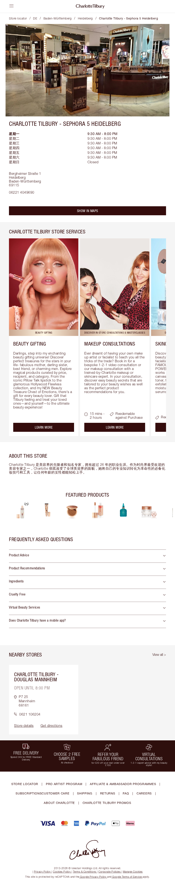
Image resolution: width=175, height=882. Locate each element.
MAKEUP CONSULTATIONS (109, 344)
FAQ (126, 793)
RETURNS (107, 793)
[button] (87, 556)
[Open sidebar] (11, 6)
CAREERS (144, 793)
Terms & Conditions (84, 871)
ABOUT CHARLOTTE (59, 803)
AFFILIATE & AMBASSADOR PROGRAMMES (123, 784)
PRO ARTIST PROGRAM (64, 784)
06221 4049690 (21, 192)
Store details (24, 726)
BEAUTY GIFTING (29, 344)
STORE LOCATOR (24, 784)
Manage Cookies (133, 871)
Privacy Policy (42, 871)
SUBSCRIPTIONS (29, 793)
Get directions (52, 726)
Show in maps (87, 211)
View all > (159, 654)
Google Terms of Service (127, 876)
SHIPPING (84, 793)
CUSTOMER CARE (55, 793)
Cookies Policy (62, 871)
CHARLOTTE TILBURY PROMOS (107, 803)
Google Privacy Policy (93, 876)
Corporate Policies (109, 871)
